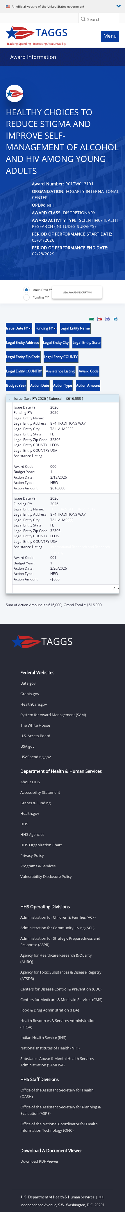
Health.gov (29, 813)
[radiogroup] (40, 293)
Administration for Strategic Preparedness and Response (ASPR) (60, 941)
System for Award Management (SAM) (53, 714)
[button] (83, 18)
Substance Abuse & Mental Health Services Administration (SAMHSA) (57, 1062)
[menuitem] (91, 319)
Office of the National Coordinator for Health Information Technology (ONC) (59, 1127)
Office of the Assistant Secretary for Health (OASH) (57, 1093)
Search (94, 19)
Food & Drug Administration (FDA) (49, 1010)
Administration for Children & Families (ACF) (58, 917)
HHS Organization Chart (41, 844)
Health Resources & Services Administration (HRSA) (58, 1024)
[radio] (38, 289)
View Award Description (77, 292)
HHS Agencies (32, 834)
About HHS (30, 781)
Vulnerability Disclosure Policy (46, 876)
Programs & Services (38, 866)
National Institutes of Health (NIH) (50, 1048)
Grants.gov (29, 693)
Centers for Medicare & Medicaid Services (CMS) (61, 999)
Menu (110, 35)
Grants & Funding (35, 802)
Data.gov (28, 683)
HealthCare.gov (33, 704)
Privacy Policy (32, 855)
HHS (24, 823)
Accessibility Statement (40, 792)
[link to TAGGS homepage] (47, 34)
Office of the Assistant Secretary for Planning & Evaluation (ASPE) (60, 1110)
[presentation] (62, 462)
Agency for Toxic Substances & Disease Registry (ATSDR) (60, 975)
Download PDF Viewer (39, 1161)
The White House (35, 725)
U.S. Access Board (35, 735)
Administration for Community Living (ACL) (57, 927)
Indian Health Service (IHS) (43, 1037)
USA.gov (27, 746)
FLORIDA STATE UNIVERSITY (73, 418)
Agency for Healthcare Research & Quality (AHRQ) (56, 958)
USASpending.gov (35, 756)
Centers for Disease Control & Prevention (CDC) (60, 989)
